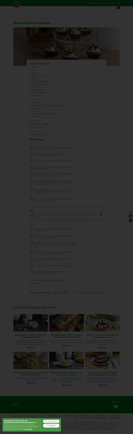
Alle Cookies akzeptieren (51, 421)
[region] (31, 425)
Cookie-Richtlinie (28, 429)
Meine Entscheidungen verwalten (51, 425)
